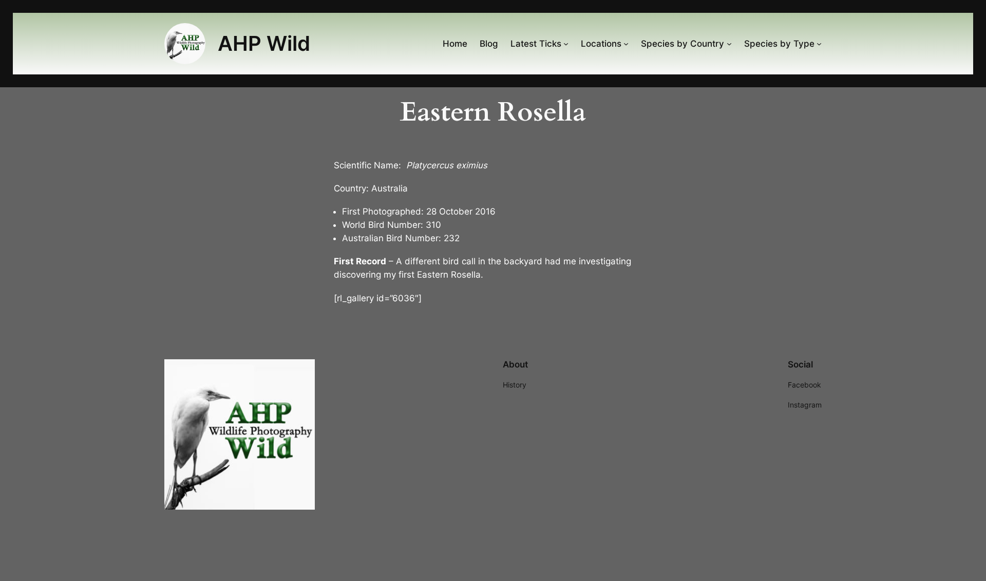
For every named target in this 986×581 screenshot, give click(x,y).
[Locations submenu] (626, 43)
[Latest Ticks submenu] (565, 43)
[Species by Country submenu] (729, 43)
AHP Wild (264, 43)
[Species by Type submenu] (819, 43)
